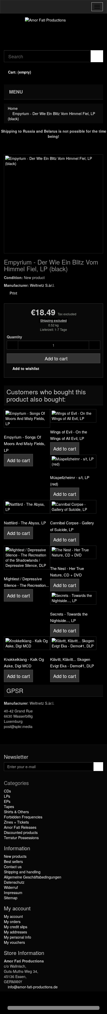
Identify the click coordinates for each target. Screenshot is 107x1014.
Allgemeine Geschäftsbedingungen (32, 877)
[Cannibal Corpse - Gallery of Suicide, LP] (73, 506)
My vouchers (14, 942)
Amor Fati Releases (20, 827)
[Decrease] (12, 345)
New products (15, 856)
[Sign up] (98, 766)
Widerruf (11, 887)
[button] (8, 999)
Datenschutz (14, 882)
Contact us (13, 866)
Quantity (14, 336)
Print (13, 293)
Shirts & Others (16, 811)
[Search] (97, 56)
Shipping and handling (22, 871)
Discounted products (21, 832)
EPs (7, 801)
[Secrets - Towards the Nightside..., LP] (73, 598)
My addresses (15, 931)
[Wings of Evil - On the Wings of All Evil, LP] (73, 416)
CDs (7, 791)
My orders (12, 921)
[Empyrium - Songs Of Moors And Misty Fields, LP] (27, 418)
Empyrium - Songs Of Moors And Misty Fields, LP (24, 443)
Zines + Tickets (16, 822)
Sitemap (10, 897)
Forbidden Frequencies (23, 816)
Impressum (13, 892)
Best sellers (13, 861)
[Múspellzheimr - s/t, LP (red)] (73, 461)
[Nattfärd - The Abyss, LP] (27, 506)
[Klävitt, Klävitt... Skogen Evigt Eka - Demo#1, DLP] (73, 643)
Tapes (9, 806)
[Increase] (94, 345)
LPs (7, 796)
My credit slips (15, 926)
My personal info (17, 937)
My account (13, 916)
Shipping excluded (53, 320)
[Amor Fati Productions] (53, 31)
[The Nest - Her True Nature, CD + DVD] (73, 552)
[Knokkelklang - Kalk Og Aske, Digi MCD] (27, 643)
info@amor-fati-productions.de (33, 986)
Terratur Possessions (21, 837)
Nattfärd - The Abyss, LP (25, 522)
